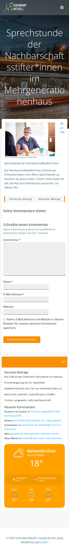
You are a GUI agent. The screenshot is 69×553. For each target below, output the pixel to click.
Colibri (44, 542)
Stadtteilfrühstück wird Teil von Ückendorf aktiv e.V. (33, 388)
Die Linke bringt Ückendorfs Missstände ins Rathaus (33, 376)
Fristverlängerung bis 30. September (24, 382)
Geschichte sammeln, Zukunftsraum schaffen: (30, 394)
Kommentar (12, 240)
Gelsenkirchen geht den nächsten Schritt (36, 433)
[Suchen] (63, 362)
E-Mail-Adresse (13, 294)
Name (8, 282)
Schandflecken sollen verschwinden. (42, 438)
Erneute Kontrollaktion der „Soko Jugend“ (38, 420)
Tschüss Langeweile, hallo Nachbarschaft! (27, 400)
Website (8, 307)
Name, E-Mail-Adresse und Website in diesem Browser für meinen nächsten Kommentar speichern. (33, 323)
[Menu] (62, 7)
